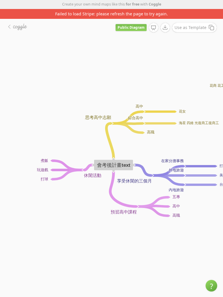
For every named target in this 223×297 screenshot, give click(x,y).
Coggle (155, 4)
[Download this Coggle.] (165, 27)
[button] (211, 285)
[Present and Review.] (153, 27)
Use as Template (190, 27)
